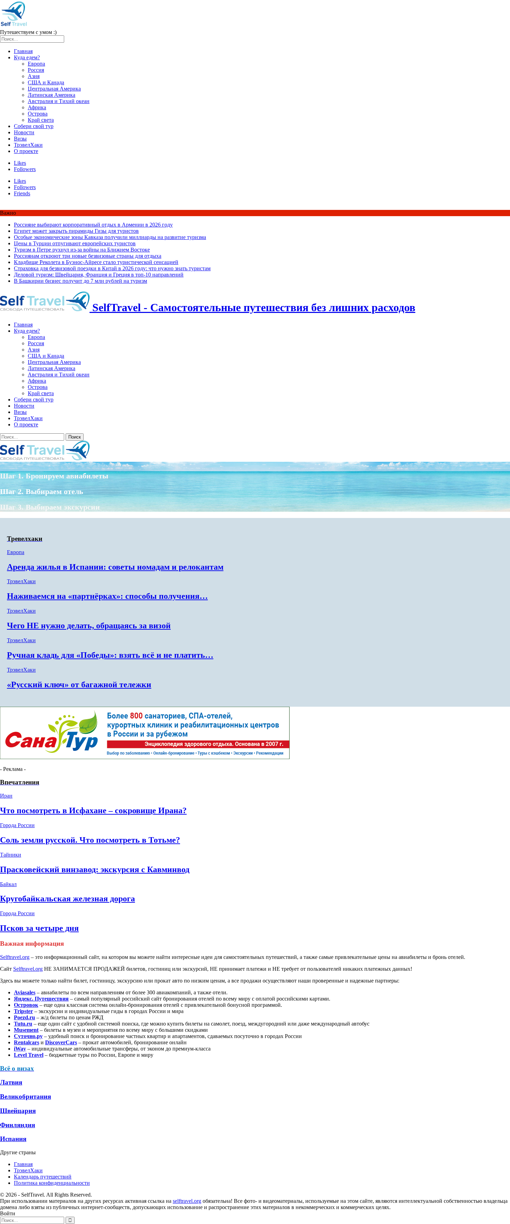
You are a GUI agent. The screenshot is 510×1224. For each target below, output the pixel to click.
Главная (23, 51)
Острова (38, 114)
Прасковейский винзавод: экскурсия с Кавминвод (94, 869)
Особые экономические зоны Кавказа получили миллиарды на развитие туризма (110, 237)
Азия (34, 76)
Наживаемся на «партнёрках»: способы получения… (107, 596)
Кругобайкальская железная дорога (67, 898)
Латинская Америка (51, 95)
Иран (6, 796)
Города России (17, 825)
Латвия (11, 1082)
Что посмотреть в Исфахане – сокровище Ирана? (93, 810)
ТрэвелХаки (28, 145)
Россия (36, 70)
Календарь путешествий (42, 1177)
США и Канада (46, 82)
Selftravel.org (14, 957)
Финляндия (17, 1125)
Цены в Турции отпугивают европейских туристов (75, 243)
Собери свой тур (33, 126)
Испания (13, 1138)
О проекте (26, 151)
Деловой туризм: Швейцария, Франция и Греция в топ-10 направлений (99, 275)
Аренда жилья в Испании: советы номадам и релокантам (115, 566)
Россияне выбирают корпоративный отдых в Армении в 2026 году (93, 225)
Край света (41, 120)
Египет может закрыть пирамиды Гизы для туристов (76, 231)
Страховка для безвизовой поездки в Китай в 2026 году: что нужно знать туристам (112, 268)
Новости (24, 132)
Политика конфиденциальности (52, 1183)
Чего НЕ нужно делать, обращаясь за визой (89, 625)
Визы (20, 139)
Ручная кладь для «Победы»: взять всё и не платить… (110, 655)
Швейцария (18, 1110)
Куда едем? (27, 57)
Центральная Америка (54, 89)
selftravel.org (187, 1201)
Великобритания (25, 1096)
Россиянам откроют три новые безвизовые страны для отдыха (87, 256)
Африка (37, 107)
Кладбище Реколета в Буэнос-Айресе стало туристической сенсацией (96, 262)
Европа (36, 64)
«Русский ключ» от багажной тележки (79, 684)
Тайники (10, 855)
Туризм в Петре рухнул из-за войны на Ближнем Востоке (82, 250)
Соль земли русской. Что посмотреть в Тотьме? (90, 839)
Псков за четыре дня (39, 928)
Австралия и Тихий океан (59, 101)
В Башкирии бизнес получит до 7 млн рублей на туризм (80, 281)
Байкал (8, 884)
